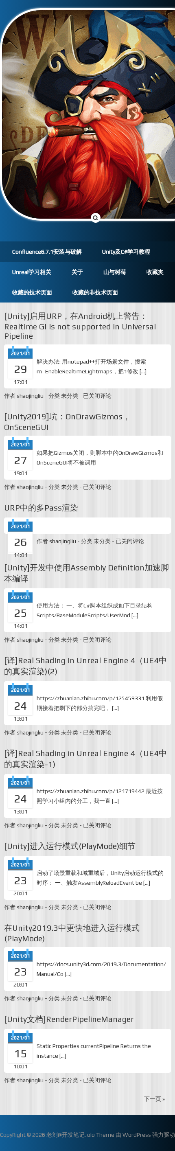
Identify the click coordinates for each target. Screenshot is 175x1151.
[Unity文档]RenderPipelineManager (69, 1019)
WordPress (136, 1134)
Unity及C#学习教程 (126, 251)
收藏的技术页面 (32, 292)
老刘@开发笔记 (65, 1134)
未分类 (69, 395)
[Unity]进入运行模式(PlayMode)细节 (70, 846)
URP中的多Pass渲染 (41, 507)
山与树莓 (114, 272)
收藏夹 (155, 272)
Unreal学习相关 (31, 272)
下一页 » (154, 1099)
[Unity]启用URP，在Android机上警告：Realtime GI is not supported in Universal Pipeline (80, 325)
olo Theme (100, 1134)
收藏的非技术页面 (95, 292)
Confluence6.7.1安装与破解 (47, 251)
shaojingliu (30, 395)
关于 (77, 272)
